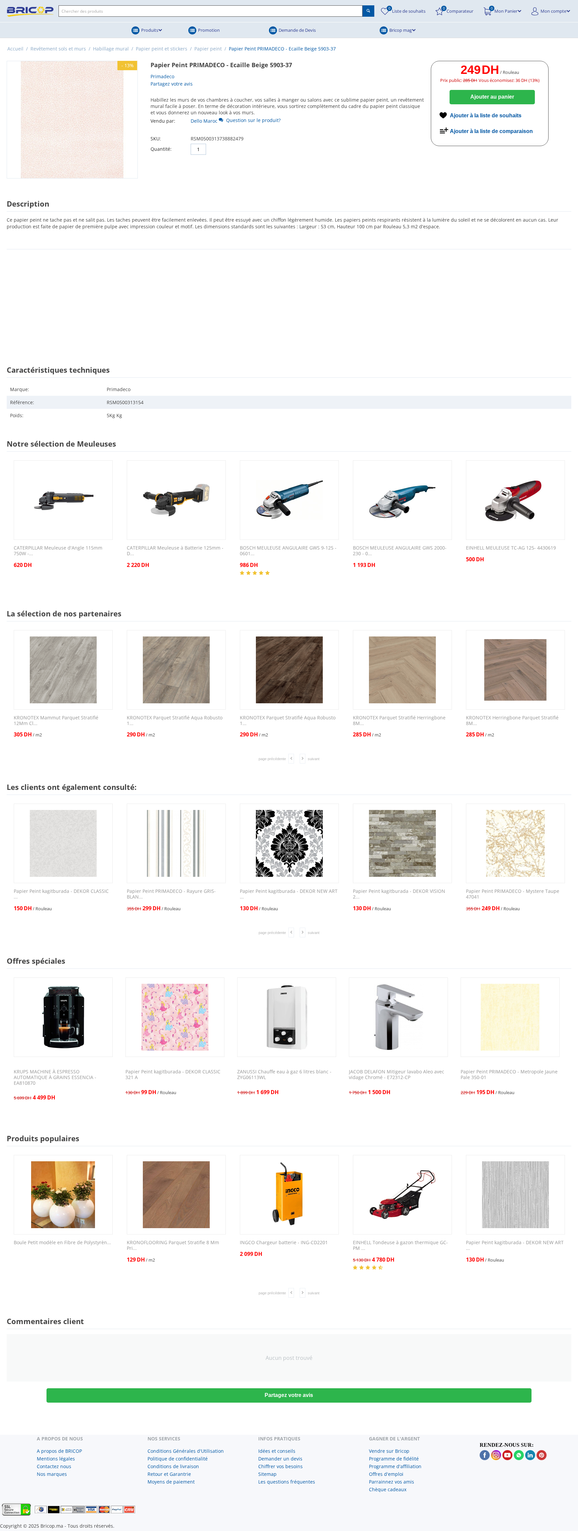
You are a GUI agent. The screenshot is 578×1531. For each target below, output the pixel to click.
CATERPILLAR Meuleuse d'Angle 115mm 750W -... (58, 551)
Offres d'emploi (386, 1474)
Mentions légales (56, 1458)
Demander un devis (280, 1458)
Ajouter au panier (492, 97)
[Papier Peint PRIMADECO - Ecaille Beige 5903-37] (72, 119)
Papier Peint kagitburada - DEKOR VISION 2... (399, 894)
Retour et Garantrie (169, 1474)
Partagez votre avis (172, 84)
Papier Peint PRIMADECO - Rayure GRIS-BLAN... (171, 894)
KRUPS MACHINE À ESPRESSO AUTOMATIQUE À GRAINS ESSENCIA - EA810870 (55, 1077)
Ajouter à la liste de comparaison (491, 131)
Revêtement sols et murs (58, 48)
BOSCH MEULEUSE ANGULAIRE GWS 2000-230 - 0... (400, 551)
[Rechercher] (368, 11)
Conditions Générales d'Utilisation (186, 1451)
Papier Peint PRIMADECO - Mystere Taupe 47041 (512, 894)
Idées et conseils (276, 1451)
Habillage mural (111, 48)
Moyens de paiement (171, 1482)
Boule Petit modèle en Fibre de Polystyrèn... (62, 1243)
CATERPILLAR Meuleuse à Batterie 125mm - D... (175, 551)
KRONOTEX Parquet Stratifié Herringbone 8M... (399, 720)
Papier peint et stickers (161, 48)
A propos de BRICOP (59, 1451)
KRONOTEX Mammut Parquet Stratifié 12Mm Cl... (56, 720)
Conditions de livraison (173, 1466)
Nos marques (52, 1474)
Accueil (15, 48)
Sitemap (267, 1474)
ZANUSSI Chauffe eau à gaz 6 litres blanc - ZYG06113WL (284, 1074)
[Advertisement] (289, 301)
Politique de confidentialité (178, 1458)
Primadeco (162, 76)
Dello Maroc (204, 121)
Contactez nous (54, 1466)
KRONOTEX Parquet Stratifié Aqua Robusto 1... (174, 720)
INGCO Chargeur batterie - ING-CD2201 (284, 1243)
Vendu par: (163, 121)
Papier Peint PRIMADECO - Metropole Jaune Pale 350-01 (509, 1074)
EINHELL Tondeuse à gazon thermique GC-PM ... (400, 1245)
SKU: (156, 138)
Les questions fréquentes (286, 1482)
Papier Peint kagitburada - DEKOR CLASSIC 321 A (172, 1074)
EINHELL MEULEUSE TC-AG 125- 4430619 (511, 548)
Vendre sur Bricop (389, 1451)
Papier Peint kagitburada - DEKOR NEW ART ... (289, 894)
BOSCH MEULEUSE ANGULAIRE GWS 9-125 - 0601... (288, 551)
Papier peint (208, 48)
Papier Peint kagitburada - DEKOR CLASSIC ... (61, 894)
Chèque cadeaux (387, 1489)
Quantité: (161, 149)
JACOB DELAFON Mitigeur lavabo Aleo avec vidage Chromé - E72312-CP (396, 1074)
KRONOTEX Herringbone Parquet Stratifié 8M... (512, 720)
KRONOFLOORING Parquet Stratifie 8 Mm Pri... (173, 1245)
